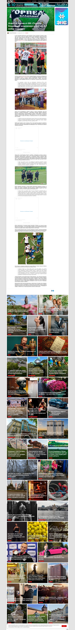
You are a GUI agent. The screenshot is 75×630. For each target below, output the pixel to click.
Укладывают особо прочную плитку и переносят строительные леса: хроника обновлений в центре (17, 449)
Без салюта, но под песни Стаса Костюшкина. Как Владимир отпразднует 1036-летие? (17, 532)
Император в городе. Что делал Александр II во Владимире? (22, 346)
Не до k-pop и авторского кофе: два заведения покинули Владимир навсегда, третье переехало (17, 573)
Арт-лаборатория (52, 375)
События (29, 1)
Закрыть (64, 626)
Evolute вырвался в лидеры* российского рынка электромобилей (58, 408)
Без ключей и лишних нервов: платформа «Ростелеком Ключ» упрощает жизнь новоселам (22, 594)
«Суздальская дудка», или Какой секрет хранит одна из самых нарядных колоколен (17, 490)
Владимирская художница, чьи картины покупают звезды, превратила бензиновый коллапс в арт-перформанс (53, 470)
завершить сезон (21, 40)
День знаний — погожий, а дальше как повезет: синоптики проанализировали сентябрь (17, 325)
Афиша (47, 1)
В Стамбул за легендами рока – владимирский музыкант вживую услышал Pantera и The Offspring (53, 594)
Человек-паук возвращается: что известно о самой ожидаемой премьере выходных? (58, 490)
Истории (34, 1)
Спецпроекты (41, 1)
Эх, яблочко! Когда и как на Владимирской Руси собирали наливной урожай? (37, 532)
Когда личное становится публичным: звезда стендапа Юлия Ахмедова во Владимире (37, 325)
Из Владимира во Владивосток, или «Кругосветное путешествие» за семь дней (53, 511)
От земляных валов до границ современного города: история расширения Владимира (17, 367)
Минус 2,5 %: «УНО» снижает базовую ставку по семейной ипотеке (58, 573)
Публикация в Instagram (26, 152)
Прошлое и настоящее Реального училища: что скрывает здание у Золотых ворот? (22, 429)
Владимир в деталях (11, 375)
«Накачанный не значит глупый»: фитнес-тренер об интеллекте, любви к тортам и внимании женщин (37, 449)
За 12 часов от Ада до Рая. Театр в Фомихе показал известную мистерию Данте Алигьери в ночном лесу (37, 573)
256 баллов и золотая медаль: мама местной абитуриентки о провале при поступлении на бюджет (53, 305)
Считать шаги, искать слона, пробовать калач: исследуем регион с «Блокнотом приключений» (53, 346)
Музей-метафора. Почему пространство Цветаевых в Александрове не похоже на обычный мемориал (22, 387)
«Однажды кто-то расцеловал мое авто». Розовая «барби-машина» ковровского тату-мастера (53, 552)
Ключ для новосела (11, 602)
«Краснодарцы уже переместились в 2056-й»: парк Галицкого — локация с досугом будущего (37, 367)
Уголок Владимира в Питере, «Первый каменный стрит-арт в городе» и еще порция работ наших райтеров (58, 449)
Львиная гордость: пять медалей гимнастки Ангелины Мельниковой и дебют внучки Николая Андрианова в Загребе (22, 552)
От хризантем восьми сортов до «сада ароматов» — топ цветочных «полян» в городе (53, 387)
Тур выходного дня (32, 375)
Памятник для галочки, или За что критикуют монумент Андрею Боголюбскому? (22, 305)
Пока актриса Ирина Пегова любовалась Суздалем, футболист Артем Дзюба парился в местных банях (37, 614)
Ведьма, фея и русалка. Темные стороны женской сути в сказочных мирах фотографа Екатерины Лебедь (22, 511)
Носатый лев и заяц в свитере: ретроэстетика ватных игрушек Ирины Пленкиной (58, 367)
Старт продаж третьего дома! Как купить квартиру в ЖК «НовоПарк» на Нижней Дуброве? (53, 429)
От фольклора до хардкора (33, 416)
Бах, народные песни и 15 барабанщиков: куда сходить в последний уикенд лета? (37, 490)
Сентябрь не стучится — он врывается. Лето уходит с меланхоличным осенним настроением (22, 470)
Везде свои (41, 602)
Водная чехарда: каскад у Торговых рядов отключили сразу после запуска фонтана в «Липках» (58, 532)
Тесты (30, 540)
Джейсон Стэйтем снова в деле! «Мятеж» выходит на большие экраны (58, 325)
